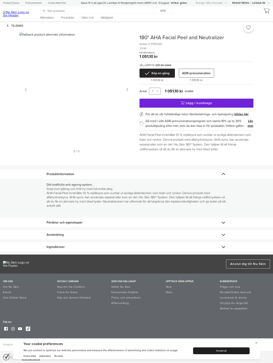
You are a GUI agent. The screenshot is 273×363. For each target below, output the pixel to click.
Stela (169, 292)
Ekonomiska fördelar (124, 292)
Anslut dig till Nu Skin (248, 264)
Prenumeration (33, 3)
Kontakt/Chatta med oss (235, 292)
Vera (168, 287)
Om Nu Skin (11, 287)
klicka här (241, 114)
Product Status (11, 3)
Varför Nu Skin (120, 287)
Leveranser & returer (233, 297)
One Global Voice (15, 297)
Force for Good (67, 292)
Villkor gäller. (179, 3)
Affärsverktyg (120, 303)
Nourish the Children (71, 287)
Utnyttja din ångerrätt (234, 303)
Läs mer (250, 123)
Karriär (7, 292)
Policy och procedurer (126, 297)
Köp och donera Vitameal (74, 297)
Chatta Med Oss (57, 3)
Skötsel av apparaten (234, 308)
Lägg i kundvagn (199, 103)
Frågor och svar (230, 287)
